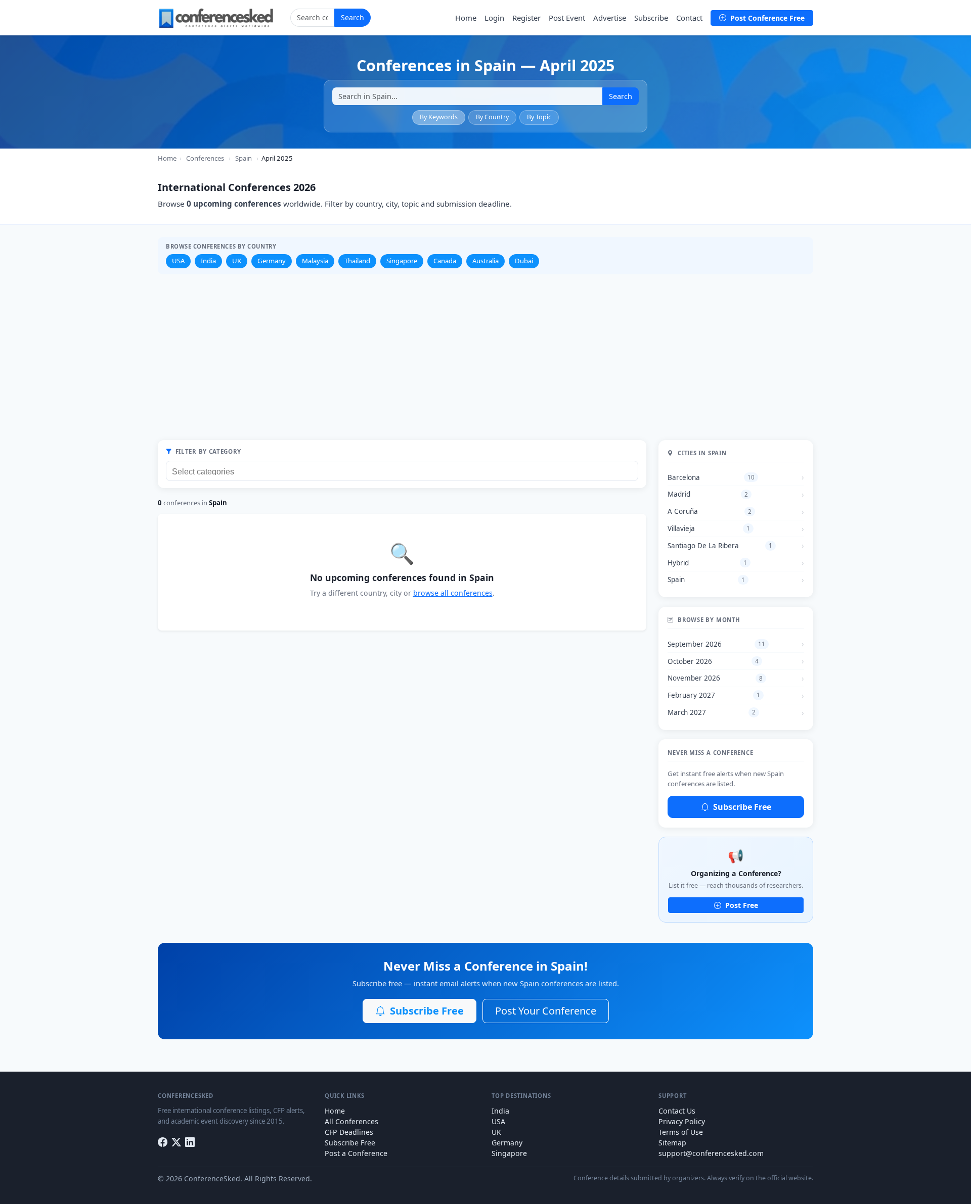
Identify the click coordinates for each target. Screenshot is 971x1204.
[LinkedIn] (190, 1142)
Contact (689, 18)
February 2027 (714, 695)
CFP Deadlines (349, 1132)
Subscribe (651, 18)
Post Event (567, 18)
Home (465, 18)
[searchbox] (404, 470)
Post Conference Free (766, 18)
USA (178, 260)
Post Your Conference (545, 1011)
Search (352, 17)
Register (526, 18)
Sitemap (672, 1142)
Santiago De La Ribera (720, 545)
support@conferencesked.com (711, 1153)
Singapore (401, 260)
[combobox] (402, 471)
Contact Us (676, 1111)
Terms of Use (680, 1132)
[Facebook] (162, 1142)
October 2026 (713, 661)
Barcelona (711, 477)
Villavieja (709, 528)
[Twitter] (176, 1142)
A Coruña (710, 511)
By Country (492, 117)
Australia (485, 260)
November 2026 (715, 678)
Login (494, 18)
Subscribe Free (741, 806)
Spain (243, 158)
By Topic (539, 117)
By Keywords (439, 117)
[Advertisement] (485, 357)
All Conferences (351, 1121)
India (208, 260)
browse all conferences (453, 593)
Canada (444, 260)
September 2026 (716, 644)
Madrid (707, 494)
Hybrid (707, 562)
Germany (271, 260)
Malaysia (315, 260)
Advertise (609, 18)
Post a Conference (356, 1153)
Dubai (524, 260)
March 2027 (712, 712)
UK (236, 260)
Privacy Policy (681, 1121)
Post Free (740, 905)
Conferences (205, 158)
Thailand (357, 260)
